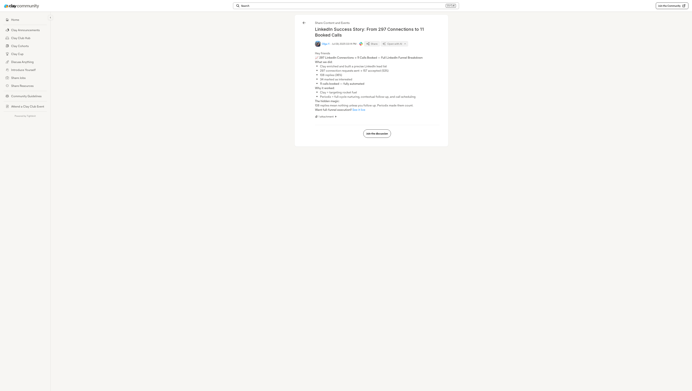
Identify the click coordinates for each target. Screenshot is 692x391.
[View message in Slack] (360, 43)
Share (374, 43)
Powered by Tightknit (25, 116)
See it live (358, 110)
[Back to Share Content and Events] (304, 22)
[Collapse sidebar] (50, 17)
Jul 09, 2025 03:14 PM (344, 43)
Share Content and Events (332, 23)
